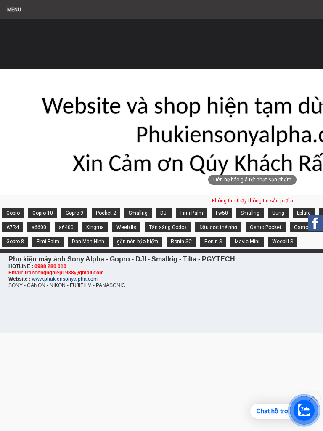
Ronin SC (181, 242)
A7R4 (12, 227)
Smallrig (138, 213)
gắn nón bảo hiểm (137, 242)
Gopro (13, 213)
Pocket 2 (106, 213)
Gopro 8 (15, 242)
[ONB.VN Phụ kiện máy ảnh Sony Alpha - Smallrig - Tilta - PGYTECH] (84, 40)
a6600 (39, 227)
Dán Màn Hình (88, 242)
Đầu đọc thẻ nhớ (218, 227)
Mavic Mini (247, 242)
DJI (164, 213)
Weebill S (282, 242)
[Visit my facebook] (315, 223)
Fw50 (222, 213)
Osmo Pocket (265, 227)
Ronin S (213, 242)
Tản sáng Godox (168, 227)
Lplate (304, 213)
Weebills (126, 227)
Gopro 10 (42, 213)
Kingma (95, 227)
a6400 (66, 227)
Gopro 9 (74, 213)
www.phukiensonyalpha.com (65, 279)
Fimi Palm (191, 213)
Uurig (278, 213)
